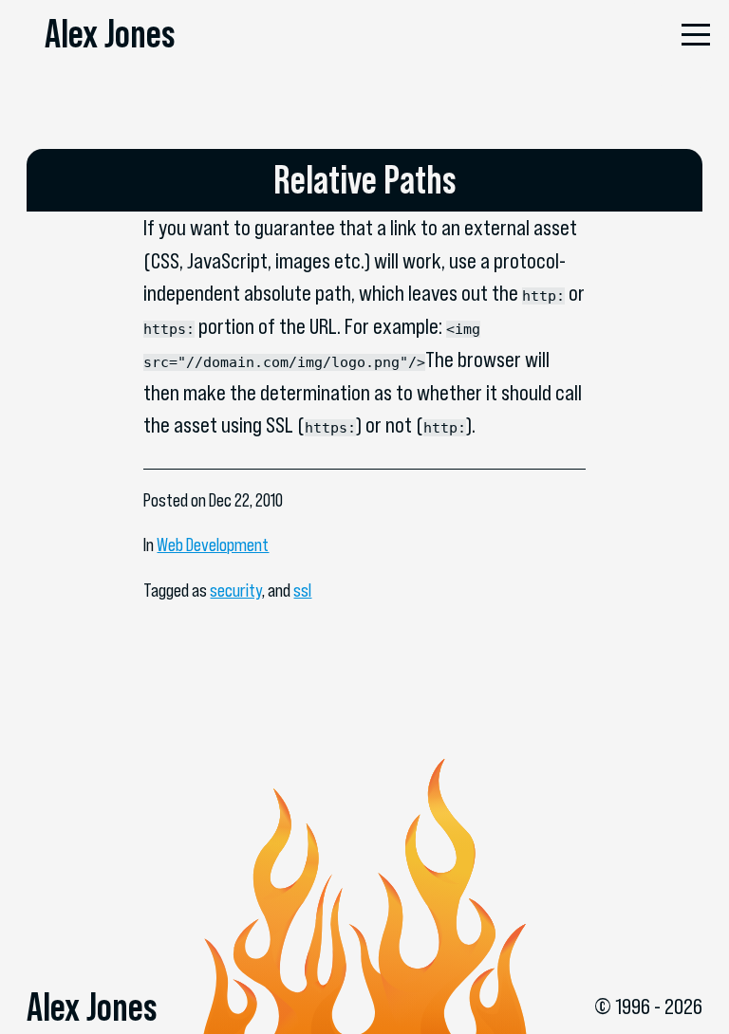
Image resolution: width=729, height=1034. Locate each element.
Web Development (213, 545)
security (236, 590)
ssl (302, 590)
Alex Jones (110, 33)
